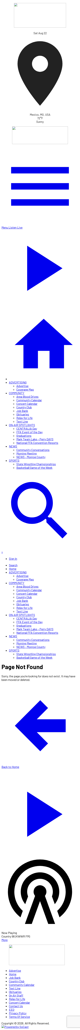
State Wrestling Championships (36, 464)
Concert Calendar (26, 403)
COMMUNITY (16, 393)
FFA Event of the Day (29, 432)
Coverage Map (25, 389)
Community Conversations (32, 450)
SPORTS (14, 460)
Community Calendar (29, 400)
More (4, 940)
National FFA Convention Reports (37, 442)
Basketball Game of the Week (34, 467)
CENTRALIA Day (26, 428)
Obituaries (22, 414)
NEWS (13, 446)
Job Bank (22, 410)
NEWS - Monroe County (30, 457)
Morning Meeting (26, 453)
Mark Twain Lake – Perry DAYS (34, 439)
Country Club (24, 407)
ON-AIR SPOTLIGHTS (22, 425)
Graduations (23, 435)
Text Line (22, 421)
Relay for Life (24, 418)
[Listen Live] (40, 812)
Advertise (22, 386)
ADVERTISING (18, 382)
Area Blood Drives (27, 396)
